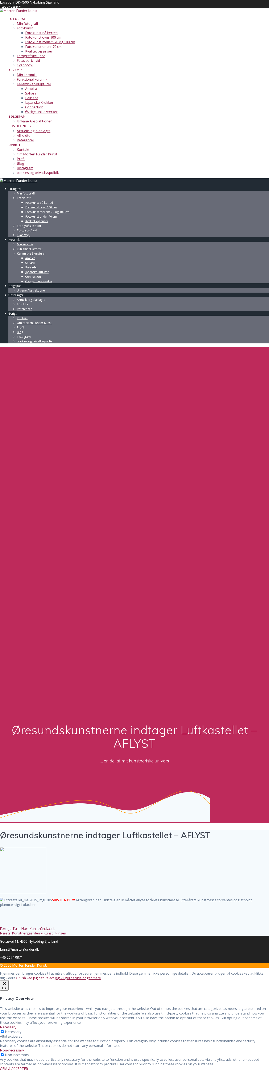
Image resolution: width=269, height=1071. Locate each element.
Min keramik (27, 74)
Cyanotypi (25, 65)
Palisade (31, 98)
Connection (34, 107)
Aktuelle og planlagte (33, 131)
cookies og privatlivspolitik (38, 172)
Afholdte (23, 135)
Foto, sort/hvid (28, 60)
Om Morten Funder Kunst (37, 154)
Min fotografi (27, 23)
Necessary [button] (8, 1027)
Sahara (30, 93)
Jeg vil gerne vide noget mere (78, 978)
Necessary (13, 1031)
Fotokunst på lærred (41, 32)
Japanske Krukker (39, 102)
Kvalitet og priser (38, 51)
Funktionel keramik (32, 79)
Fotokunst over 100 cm (43, 37)
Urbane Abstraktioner (34, 121)
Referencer (25, 140)
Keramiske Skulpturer (34, 84)
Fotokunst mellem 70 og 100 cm (50, 42)
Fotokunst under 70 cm (43, 46)
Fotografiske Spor (31, 56)
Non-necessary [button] (12, 1050)
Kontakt (23, 149)
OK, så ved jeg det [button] (30, 978)
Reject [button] (49, 978)
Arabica (31, 88)
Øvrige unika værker (41, 111)
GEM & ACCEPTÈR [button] (14, 1068)
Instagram (25, 168)
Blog (20, 163)
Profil (21, 158)
